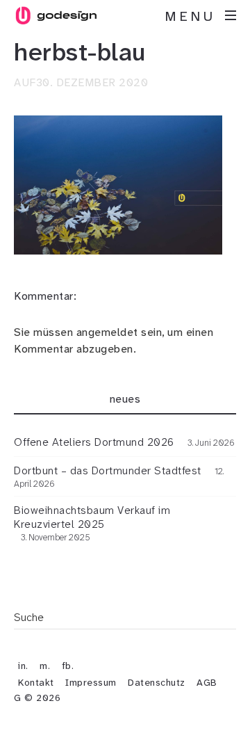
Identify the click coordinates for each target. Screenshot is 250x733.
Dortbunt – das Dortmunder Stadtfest (107, 471)
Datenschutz (156, 682)
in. (23, 665)
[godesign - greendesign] (55, 15)
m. (45, 665)
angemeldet (107, 332)
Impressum (91, 682)
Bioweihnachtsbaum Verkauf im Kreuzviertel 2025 (92, 517)
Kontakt (36, 682)
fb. (68, 665)
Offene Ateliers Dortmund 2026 (94, 442)
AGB (207, 682)
